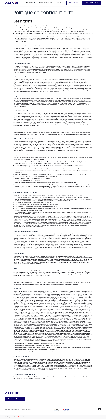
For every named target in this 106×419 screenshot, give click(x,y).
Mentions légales (26, 409)
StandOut (23, 417)
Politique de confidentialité (13, 409)
